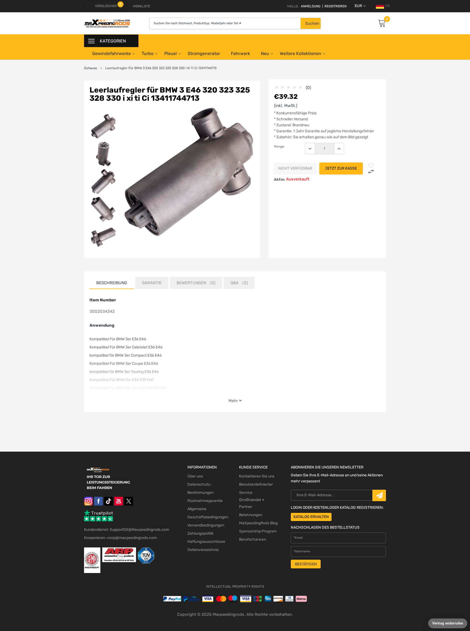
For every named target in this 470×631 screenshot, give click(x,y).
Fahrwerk (240, 53)
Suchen (312, 23)
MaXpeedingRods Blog (258, 523)
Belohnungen (250, 515)
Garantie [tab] (152, 282)
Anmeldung (310, 6)
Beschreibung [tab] (111, 282)
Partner (245, 506)
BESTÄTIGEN (306, 564)
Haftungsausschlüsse (206, 541)
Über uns (195, 476)
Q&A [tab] (239, 282)
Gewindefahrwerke (111, 53)
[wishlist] (371, 166)
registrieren (334, 6)
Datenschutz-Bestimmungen (200, 488)
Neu (265, 53)
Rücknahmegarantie (205, 500)
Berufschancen (252, 539)
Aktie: (279, 179)
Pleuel (170, 53)
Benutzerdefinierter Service (256, 488)
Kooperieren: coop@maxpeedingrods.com (120, 537)
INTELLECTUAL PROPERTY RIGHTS (235, 586)
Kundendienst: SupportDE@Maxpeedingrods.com (126, 529)
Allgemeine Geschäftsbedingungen (207, 513)
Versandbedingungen (205, 525)
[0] (382, 23)
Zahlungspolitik (200, 533)
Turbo (147, 53)
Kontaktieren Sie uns (256, 476)
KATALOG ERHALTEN (311, 516)
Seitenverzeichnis (203, 549)
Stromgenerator (204, 53)
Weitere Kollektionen (300, 53)
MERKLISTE (141, 6)
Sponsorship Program (258, 531)
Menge (279, 146)
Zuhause (90, 68)
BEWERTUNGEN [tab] (196, 282)
